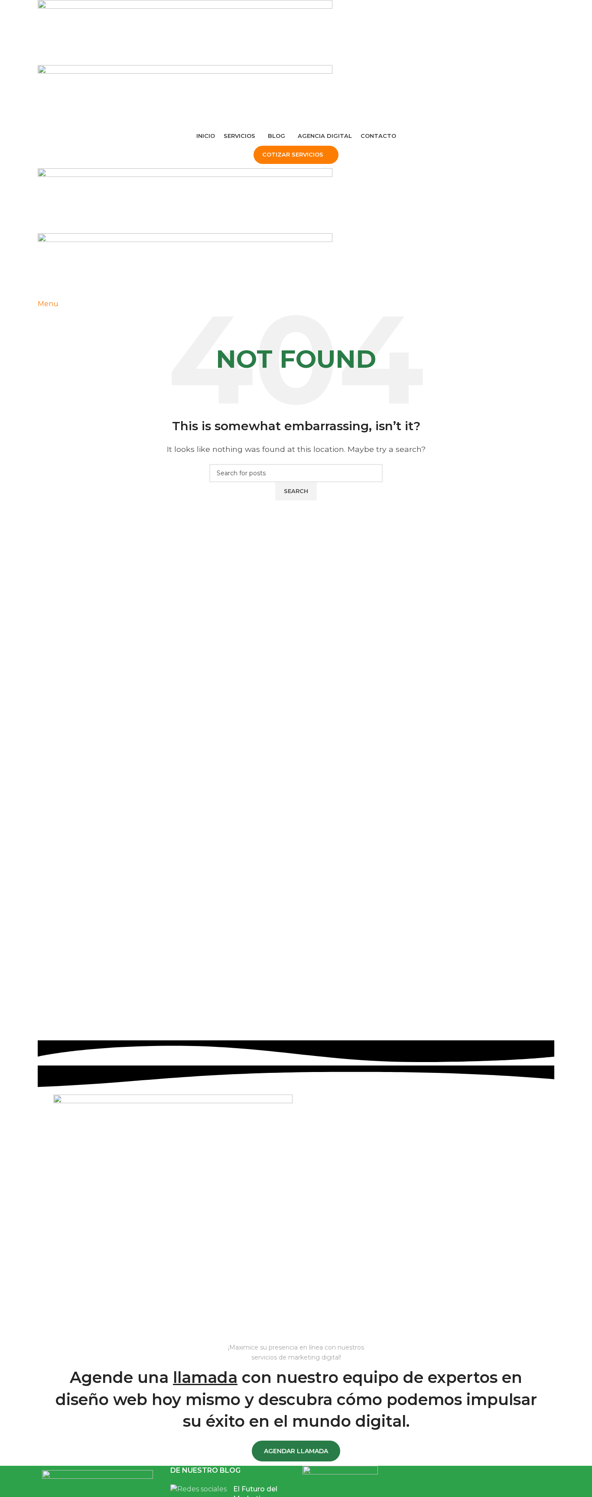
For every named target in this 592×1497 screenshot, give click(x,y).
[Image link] (97, 1482)
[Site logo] (185, 32)
